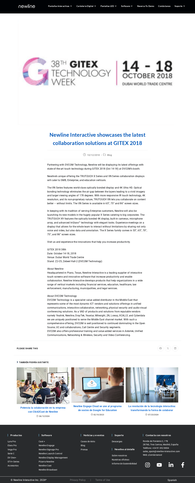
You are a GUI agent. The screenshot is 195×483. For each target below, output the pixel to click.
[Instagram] (147, 465)
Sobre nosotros (119, 455)
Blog (109, 155)
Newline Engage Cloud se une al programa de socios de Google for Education (97, 408)
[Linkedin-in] (171, 465)
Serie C (11, 453)
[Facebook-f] (182, 465)
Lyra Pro (12, 441)
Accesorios (13, 465)
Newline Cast (45, 465)
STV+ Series (13, 461)
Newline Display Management (53, 457)
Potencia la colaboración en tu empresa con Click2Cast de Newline (43, 409)
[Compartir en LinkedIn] (175, 348)
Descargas (117, 441)
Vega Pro (12, 449)
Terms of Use (102, 480)
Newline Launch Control (50, 453)
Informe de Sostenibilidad (124, 463)
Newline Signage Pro (49, 449)
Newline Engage (46, 445)
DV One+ (12, 457)
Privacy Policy (78, 480)
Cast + (42, 441)
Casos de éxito (88, 441)
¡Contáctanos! (155, 455)
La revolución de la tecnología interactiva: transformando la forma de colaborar (152, 408)
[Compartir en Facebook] (161, 348)
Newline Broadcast (48, 469)
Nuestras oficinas (120, 459)
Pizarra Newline (46, 461)
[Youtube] (159, 465)
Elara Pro (12, 445)
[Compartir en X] (168, 348)
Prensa (84, 449)
